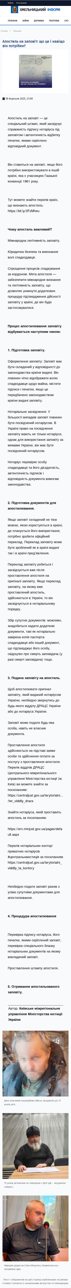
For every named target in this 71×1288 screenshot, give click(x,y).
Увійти (10, 3)
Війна (25, 20)
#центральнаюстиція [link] (23, 856)
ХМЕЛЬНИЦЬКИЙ (40, 9)
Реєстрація (21, 3)
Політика (54, 20)
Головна (12, 20)
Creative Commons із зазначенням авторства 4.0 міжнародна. (35, 1283)
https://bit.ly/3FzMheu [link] (23, 210)
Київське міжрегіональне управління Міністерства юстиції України (35, 1014)
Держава (39, 20)
